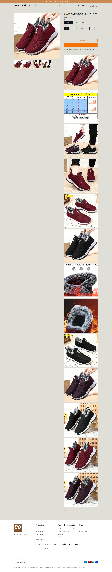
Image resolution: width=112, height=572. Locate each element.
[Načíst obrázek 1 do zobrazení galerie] (18, 64)
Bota (37, 536)
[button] (90, 6)
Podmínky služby (62, 536)
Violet (82, 22)
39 (82, 28)
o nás (80, 529)
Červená (68, 22)
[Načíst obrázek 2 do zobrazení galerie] (27, 64)
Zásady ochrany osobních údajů (66, 529)
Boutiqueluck (20, 567)
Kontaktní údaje (81, 567)
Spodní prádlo (39, 534)
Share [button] (67, 510)
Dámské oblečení (40, 531)
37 (71, 28)
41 (92, 28)
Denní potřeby (39, 539)
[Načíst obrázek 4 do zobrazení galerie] (46, 64)
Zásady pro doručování (72, 567)
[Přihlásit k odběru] (68, 548)
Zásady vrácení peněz (63, 531)
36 (66, 28)
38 (76, 28)
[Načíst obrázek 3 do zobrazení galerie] (37, 64)
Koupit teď (81, 45)
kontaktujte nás (83, 531)
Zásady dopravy (62, 534)
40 (87, 28)
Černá (75, 22)
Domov (38, 529)
